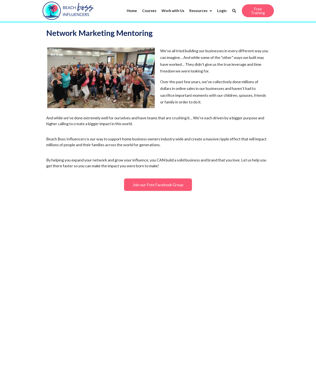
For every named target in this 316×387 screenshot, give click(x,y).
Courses (149, 10)
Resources (198, 10)
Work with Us (172, 10)
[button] (234, 10)
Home (132, 10)
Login (222, 10)
